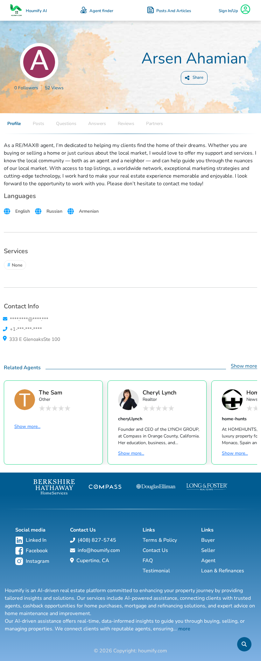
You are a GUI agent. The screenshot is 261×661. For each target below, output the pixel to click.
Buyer (208, 540)
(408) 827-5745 (97, 540)
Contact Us (155, 550)
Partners (154, 124)
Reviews (126, 124)
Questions (66, 124)
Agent (208, 560)
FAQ (148, 560)
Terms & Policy (160, 540)
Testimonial (156, 570)
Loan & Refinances (222, 570)
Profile (14, 124)
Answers (97, 124)
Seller (208, 550)
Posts (38, 124)
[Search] (244, 644)
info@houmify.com (99, 550)
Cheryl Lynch (159, 392)
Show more (244, 366)
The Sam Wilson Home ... (57, 392)
